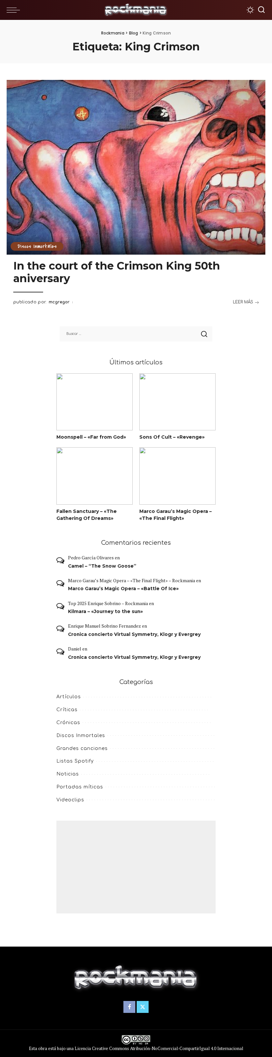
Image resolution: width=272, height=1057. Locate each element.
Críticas (67, 709)
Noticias (67, 774)
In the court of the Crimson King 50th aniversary (116, 272)
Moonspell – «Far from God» (91, 437)
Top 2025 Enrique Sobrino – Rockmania (108, 603)
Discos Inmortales (37, 246)
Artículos (68, 696)
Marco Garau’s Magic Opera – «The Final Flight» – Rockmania (131, 580)
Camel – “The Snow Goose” (102, 566)
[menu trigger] (15, 10)
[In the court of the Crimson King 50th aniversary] (136, 167)
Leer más (243, 302)
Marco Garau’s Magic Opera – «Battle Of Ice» (123, 588)
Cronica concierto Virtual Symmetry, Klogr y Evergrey (134, 634)
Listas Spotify (75, 761)
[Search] (261, 10)
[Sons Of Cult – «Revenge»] (177, 402)
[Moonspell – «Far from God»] (94, 402)
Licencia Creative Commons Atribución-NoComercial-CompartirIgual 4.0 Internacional (159, 1048)
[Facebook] (129, 1007)
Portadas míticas (79, 786)
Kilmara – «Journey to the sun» (105, 611)
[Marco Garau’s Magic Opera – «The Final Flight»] (177, 476)
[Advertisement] (136, 867)
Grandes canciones (82, 748)
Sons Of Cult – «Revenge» (172, 437)
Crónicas (68, 722)
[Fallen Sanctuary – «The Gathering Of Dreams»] (94, 476)
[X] (143, 1007)
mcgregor (59, 302)
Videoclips (70, 799)
